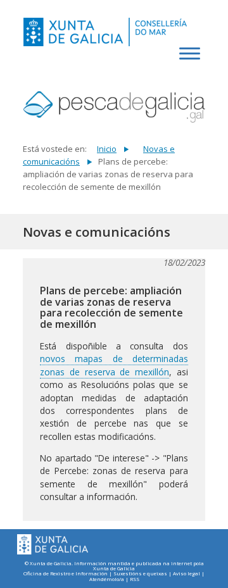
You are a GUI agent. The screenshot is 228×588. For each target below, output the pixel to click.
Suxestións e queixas (140, 574)
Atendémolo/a (106, 579)
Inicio (107, 148)
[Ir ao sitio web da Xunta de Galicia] (52, 544)
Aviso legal (186, 574)
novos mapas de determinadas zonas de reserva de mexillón (114, 365)
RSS (134, 579)
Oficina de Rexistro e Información (65, 574)
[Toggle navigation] (192, 60)
